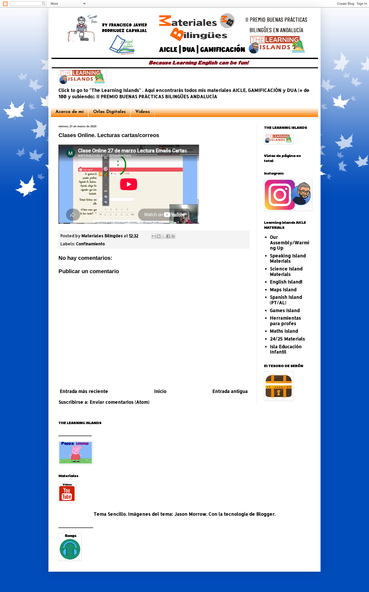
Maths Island (284, 331)
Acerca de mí (69, 112)
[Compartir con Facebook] (168, 236)
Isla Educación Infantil (286, 349)
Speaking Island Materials (288, 258)
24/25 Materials (287, 338)
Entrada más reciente (84, 391)
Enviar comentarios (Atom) (119, 402)
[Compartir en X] (163, 236)
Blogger (265, 514)
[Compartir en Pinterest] (172, 236)
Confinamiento (90, 243)
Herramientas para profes (285, 320)
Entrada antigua (230, 391)
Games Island (285, 310)
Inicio (160, 391)
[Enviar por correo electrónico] (153, 236)
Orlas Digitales (109, 112)
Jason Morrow (190, 514)
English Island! (286, 281)
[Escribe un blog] (158, 236)
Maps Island (283, 289)
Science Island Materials (286, 271)
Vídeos (142, 112)
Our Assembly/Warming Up (289, 242)
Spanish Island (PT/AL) (286, 299)
